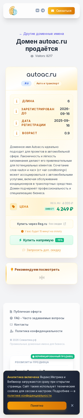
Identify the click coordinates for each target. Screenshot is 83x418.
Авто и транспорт (47, 83)
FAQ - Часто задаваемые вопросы (39, 318)
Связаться (64, 11)
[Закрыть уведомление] (72, 405)
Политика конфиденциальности (38, 331)
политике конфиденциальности (29, 395)
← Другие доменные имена (41, 34)
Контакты (21, 324)
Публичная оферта (28, 311)
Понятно (37, 405)
